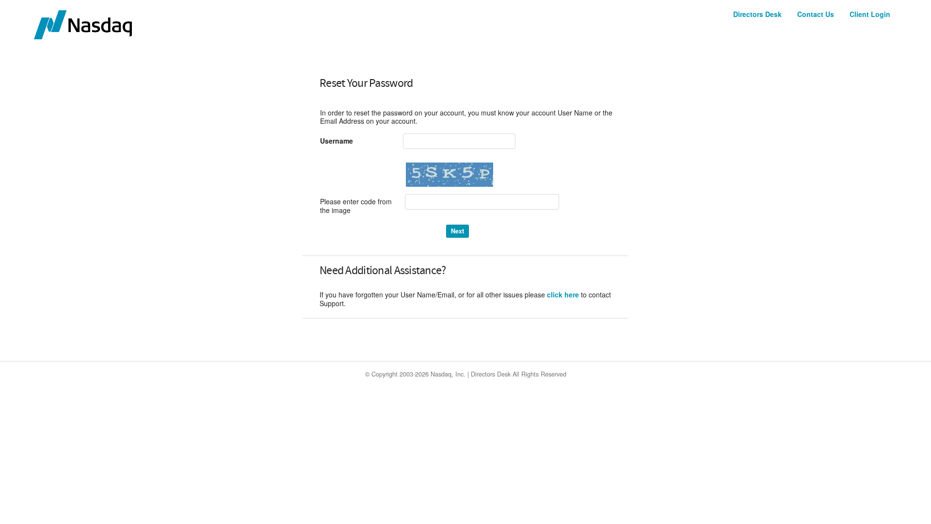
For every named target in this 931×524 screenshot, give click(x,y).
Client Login (870, 14)
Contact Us (815, 14)
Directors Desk (757, 14)
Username (336, 141)
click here (563, 294)
